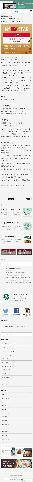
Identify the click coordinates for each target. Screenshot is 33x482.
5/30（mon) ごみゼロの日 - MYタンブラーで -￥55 (16, 209)
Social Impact (7, 377)
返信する (30, 286)
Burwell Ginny (10, 268)
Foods (5, 362)
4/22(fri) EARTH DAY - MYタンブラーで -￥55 (15, 223)
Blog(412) (9, 190)
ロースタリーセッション (9, 343)
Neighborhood (7, 369)
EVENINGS (6, 373)
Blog (5, 384)
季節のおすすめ (7, 355)
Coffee (5, 358)
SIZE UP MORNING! (7, 236)
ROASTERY (6, 347)
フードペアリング (8, 351)
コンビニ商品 (7, 366)
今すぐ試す (21, 7)
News (3, 16)
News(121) (4, 190)
